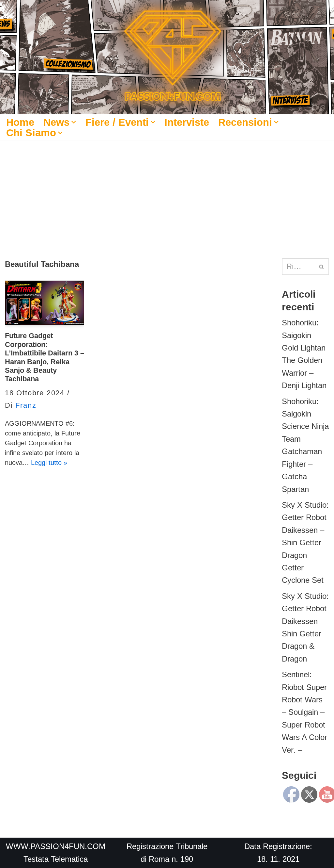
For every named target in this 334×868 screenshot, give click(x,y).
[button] (73, 122)
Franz (25, 405)
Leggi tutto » (49, 462)
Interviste (186, 122)
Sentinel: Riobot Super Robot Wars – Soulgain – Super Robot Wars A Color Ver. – (304, 712)
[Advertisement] (167, 189)
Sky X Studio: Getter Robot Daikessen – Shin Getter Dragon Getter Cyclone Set (305, 542)
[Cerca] (321, 266)
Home (20, 122)
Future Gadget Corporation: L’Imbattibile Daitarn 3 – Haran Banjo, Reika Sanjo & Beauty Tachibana (44, 357)
